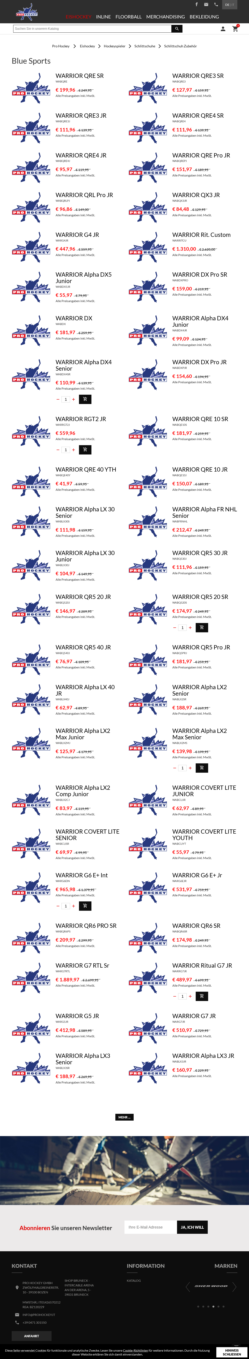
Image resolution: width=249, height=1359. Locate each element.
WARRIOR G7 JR (194, 1015)
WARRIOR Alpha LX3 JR (203, 1055)
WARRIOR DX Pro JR (199, 361)
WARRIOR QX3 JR (196, 194)
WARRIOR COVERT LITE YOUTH (204, 834)
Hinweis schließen (232, 1352)
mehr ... (124, 1117)
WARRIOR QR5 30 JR (200, 552)
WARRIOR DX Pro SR (199, 274)
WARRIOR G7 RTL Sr (82, 965)
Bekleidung (204, 16)
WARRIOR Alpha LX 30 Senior (85, 512)
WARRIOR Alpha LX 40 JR (85, 690)
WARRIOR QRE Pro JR (201, 155)
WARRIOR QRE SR (80, 75)
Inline (103, 16)
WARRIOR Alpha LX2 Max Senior (199, 733)
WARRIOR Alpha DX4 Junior (200, 321)
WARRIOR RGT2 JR (81, 418)
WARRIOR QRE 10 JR (200, 469)
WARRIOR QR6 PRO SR (86, 925)
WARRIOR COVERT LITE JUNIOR (204, 790)
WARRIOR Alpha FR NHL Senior (204, 512)
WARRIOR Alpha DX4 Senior (84, 365)
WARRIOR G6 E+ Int (82, 875)
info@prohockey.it (39, 1314)
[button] (198, 1307)
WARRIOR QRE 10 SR (200, 418)
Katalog (134, 1280)
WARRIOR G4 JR (77, 234)
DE (227, 4)
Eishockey (78, 16)
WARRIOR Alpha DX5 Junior (84, 277)
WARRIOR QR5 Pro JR (201, 647)
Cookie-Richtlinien (135, 1350)
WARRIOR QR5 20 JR (83, 596)
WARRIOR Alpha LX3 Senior (83, 1058)
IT (232, 4)
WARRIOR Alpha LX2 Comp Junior (83, 790)
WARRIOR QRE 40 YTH (86, 469)
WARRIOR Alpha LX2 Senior (199, 690)
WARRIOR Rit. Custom (201, 234)
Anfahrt (31, 1336)
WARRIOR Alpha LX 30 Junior (85, 556)
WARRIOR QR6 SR (196, 925)
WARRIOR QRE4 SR (198, 115)
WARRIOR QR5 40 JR (83, 647)
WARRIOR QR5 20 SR (200, 596)
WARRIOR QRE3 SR (198, 75)
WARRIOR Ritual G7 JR (202, 965)
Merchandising (165, 16)
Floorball (129, 16)
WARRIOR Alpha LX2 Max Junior (83, 733)
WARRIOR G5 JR (77, 1015)
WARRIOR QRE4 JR (81, 155)
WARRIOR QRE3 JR (81, 115)
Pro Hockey (60, 46)
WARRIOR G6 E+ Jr (197, 875)
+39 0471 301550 (34, 1322)
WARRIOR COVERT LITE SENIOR (87, 834)
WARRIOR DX (74, 318)
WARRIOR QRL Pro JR (84, 194)
